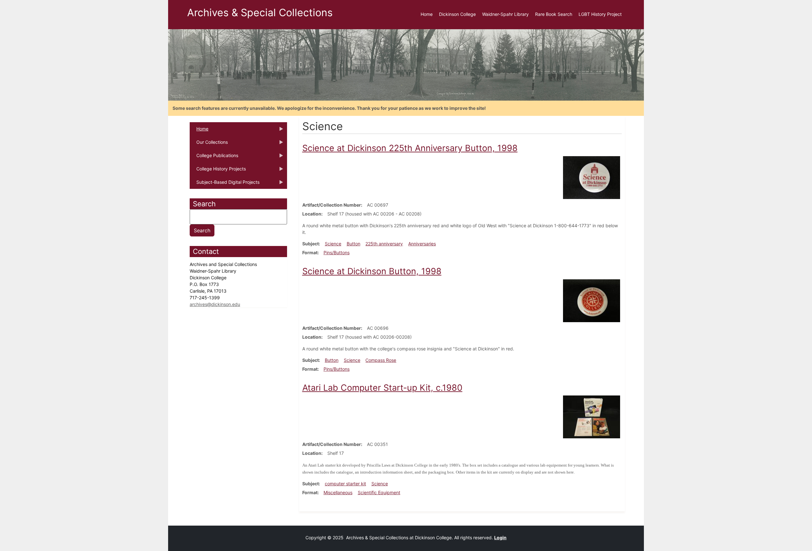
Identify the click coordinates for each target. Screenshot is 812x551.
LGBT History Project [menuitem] (600, 14)
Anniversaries (422, 243)
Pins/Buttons (337, 252)
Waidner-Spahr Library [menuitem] (505, 14)
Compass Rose (380, 360)
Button (353, 243)
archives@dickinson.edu (215, 304)
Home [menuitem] (427, 14)
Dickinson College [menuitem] (457, 14)
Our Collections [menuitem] (209, 144)
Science (333, 243)
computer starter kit (345, 483)
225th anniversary (384, 243)
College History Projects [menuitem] (218, 171)
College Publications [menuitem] (214, 157)
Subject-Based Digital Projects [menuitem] (224, 184)
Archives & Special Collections (260, 12)
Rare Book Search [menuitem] (553, 14)
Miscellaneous (338, 492)
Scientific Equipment (379, 492)
